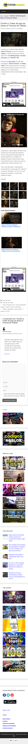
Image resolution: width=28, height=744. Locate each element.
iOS (9, 302)
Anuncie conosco (8, 728)
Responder (7, 354)
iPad (9, 300)
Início (1, 16)
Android (6, 16)
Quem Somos (6, 719)
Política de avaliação (8, 723)
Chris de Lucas (6, 331)
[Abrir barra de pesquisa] (26, 11)
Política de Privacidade (9, 725)
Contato (5, 721)
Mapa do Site (6, 710)
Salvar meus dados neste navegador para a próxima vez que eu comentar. (14, 395)
